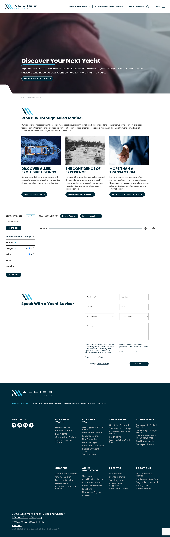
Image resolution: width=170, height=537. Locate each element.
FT (27, 248)
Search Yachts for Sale (37, 78)
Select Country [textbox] (127, 317)
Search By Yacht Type (90, 449)
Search (13, 228)
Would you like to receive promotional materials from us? (133, 345)
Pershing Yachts (63, 430)
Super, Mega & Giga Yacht (146, 431)
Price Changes (89, 442)
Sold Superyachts (145, 441)
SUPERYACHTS (145, 419)
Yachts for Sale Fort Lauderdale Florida (79, 403)
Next (153, 228)
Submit (139, 363)
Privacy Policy (103, 363)
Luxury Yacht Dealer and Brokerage (46, 403)
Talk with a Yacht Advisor (127, 194)
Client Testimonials (92, 485)
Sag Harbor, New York (147, 482)
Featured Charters (64, 480)
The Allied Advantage (120, 428)
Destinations (61, 483)
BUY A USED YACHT (89, 420)
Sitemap (17, 525)
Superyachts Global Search (146, 426)
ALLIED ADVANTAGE (90, 469)
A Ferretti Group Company (27, 517)
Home (23, 97)
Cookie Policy (36, 522)
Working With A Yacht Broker (93, 428)
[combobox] (99, 316)
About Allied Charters (66, 473)
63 (126, 229)
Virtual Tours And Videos (64, 441)
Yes (88, 357)
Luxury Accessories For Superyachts (146, 436)
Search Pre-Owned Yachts (109, 7)
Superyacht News (145, 444)
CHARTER (61, 468)
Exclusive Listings (34, 194)
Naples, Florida (143, 488)
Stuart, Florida (143, 485)
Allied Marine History (80, 194)
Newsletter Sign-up (92, 492)
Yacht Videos (89, 454)
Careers (86, 495)
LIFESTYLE (115, 468)
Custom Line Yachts (65, 437)
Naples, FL (102, 403)
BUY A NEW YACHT (62, 420)
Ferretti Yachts (62, 427)
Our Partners (115, 473)
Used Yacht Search (92, 432)
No (101, 357)
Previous (145, 228)
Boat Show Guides (118, 488)
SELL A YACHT (117, 419)
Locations (87, 488)
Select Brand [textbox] (92, 317)
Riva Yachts (61, 433)
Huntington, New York (147, 479)
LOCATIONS (143, 468)
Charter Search (63, 476)
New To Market (89, 439)
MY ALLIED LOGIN (137, 6)
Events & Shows (117, 476)
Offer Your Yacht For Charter (65, 487)
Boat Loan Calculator (93, 445)
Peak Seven (52, 529)
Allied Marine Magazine (115, 484)
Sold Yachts (115, 436)
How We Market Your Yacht (119, 432)
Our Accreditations (92, 482)
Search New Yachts (79, 7)
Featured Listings (91, 435)
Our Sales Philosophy (120, 425)
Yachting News (116, 480)
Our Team (87, 476)
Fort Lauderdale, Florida (144, 474)
